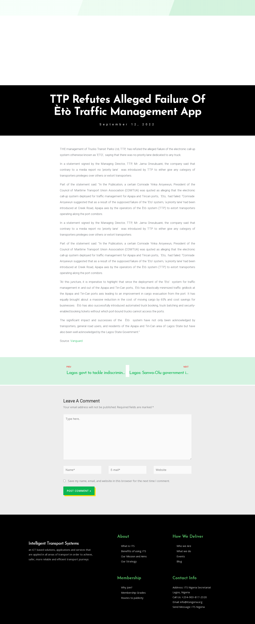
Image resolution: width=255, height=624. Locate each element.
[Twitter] (30, 568)
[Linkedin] (37, 568)
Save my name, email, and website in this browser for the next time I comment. (119, 481)
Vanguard (76, 341)
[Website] (173, 470)
